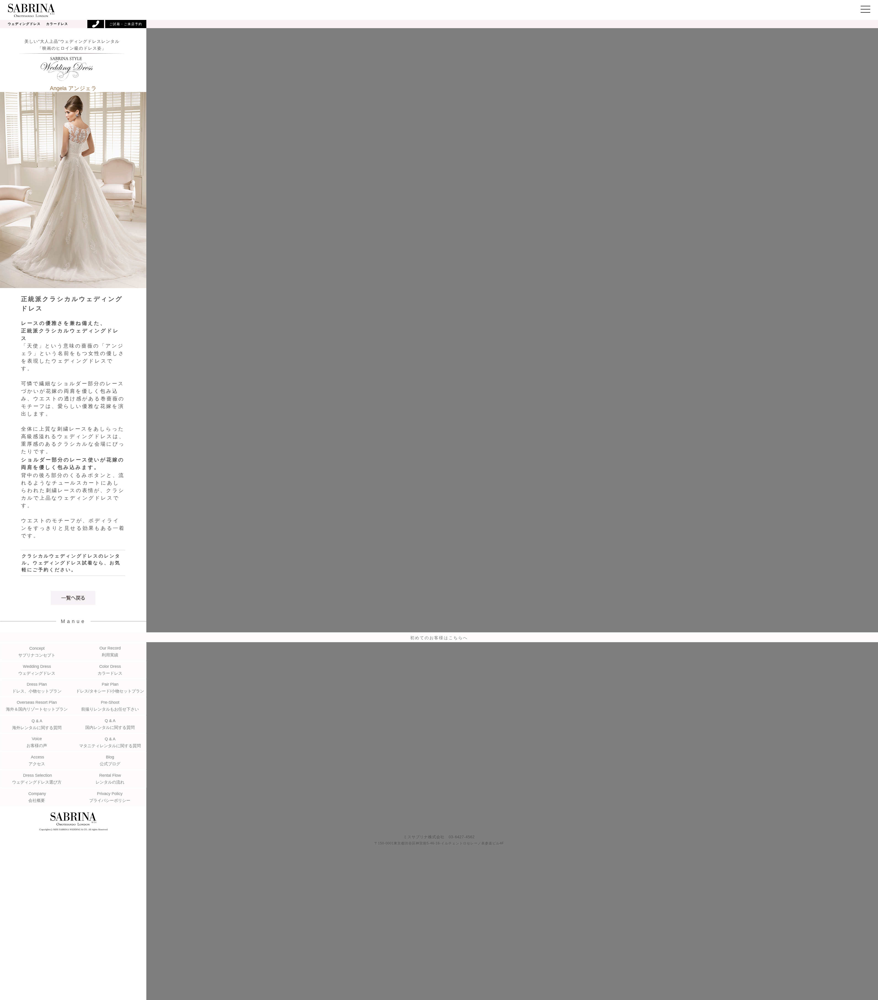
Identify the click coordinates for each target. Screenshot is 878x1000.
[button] (439, 9)
